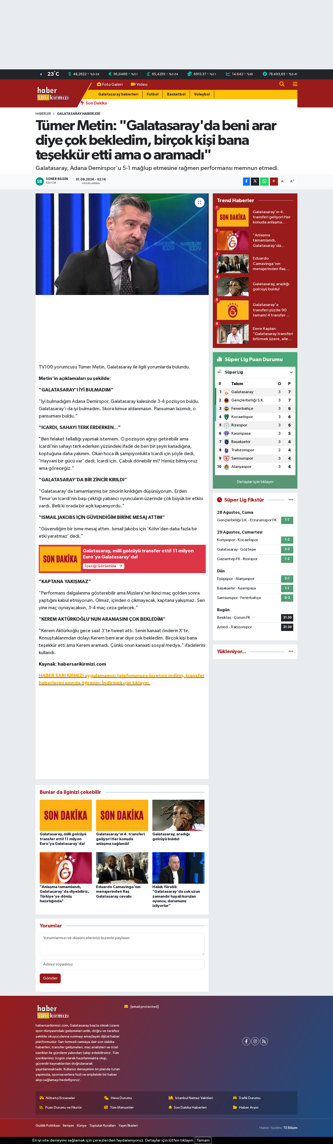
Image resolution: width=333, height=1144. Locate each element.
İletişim (68, 1125)
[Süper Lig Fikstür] (291, 500)
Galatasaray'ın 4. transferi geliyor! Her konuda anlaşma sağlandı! (120, 838)
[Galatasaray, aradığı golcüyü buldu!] (178, 815)
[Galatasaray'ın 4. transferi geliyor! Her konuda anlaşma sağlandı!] (122, 815)
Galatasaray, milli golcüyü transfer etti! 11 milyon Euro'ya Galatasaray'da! (63, 838)
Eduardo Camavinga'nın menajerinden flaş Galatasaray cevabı (118, 891)
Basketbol (176, 94)
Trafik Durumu (249, 1098)
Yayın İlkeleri (128, 1125)
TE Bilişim (290, 1128)
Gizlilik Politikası (48, 1125)
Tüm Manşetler (122, 1107)
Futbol (152, 94)
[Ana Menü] (293, 84)
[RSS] (264, 1041)
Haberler (43, 113)
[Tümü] (291, 652)
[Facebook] (246, 1041)
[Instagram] (255, 1041)
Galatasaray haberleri (118, 94)
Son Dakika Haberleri (190, 1107)
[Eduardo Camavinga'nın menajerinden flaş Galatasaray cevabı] (122, 868)
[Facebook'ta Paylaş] (246, 182)
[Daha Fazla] (274, 182)
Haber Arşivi (248, 1107)
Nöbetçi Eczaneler (60, 1098)
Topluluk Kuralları (102, 1125)
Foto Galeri (112, 85)
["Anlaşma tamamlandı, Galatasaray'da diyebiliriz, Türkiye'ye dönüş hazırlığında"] (66, 868)
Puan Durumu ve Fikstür (63, 1107)
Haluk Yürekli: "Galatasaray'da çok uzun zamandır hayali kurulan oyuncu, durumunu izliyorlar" (176, 896)
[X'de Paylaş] (255, 182)
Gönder (50, 978)
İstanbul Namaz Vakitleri (194, 1098)
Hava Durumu (121, 1098)
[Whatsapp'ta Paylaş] (264, 182)
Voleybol (202, 94)
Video (142, 85)
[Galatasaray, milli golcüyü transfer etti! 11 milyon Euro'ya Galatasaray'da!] (66, 815)
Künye (82, 1125)
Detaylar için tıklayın (255, 482)
